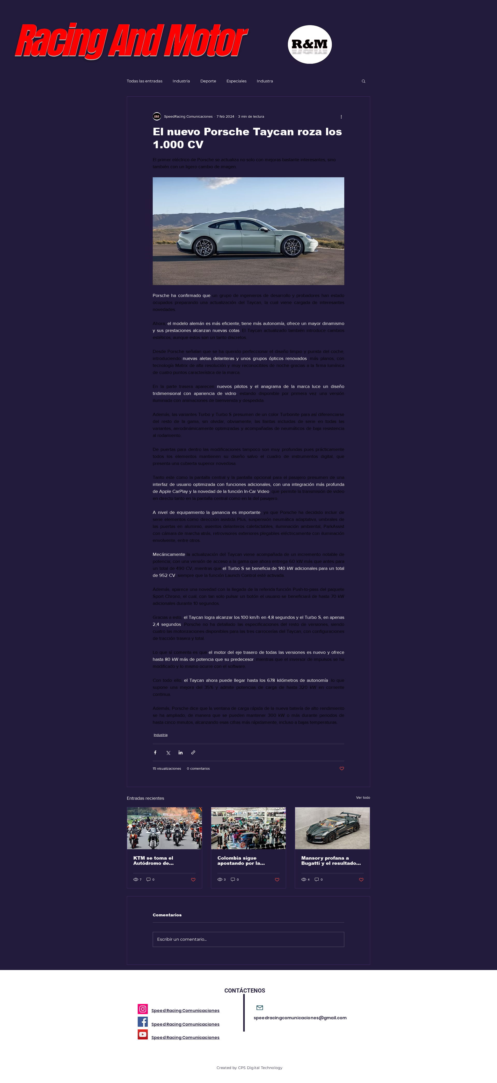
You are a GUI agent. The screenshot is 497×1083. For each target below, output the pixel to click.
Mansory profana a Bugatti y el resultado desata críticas (328, 860)
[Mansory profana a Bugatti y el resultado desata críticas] (332, 828)
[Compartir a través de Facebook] (155, 752)
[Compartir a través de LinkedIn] (180, 752)
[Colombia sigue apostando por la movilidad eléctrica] (248, 828)
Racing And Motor (126, 40)
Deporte (208, 81)
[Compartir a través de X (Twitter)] (167, 752)
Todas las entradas (144, 81)
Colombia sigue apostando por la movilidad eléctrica (241, 860)
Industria (181, 81)
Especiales (236, 81)
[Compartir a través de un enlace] (193, 752)
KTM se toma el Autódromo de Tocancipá (153, 860)
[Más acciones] (341, 116)
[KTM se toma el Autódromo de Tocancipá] (164, 828)
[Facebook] (143, 1022)
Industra (265, 81)
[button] (363, 81)
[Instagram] (143, 1009)
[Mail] (260, 1008)
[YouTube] (143, 1034)
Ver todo (363, 797)
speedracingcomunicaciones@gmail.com (300, 1018)
